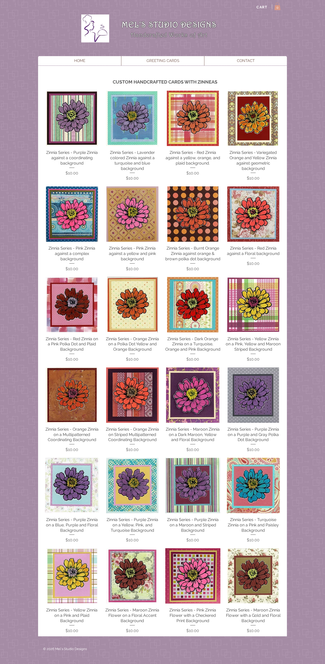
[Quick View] (72, 118)
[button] (277, 6)
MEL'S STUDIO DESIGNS (169, 24)
